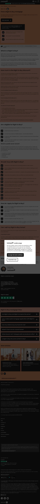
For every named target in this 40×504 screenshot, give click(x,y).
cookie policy (29, 250)
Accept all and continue (15, 255)
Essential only (12, 260)
